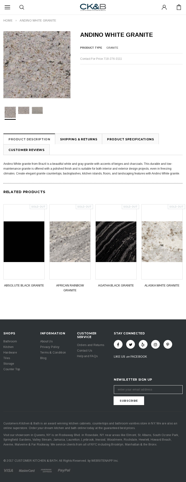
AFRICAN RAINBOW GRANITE (70, 288)
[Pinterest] (167, 344)
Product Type (91, 47)
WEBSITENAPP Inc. (104, 460)
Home (8, 20)
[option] (36, 64)
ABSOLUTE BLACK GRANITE (24, 285)
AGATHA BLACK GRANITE (116, 285)
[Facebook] (118, 344)
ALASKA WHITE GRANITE (162, 285)
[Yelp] (143, 344)
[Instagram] (155, 344)
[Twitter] (130, 344)
